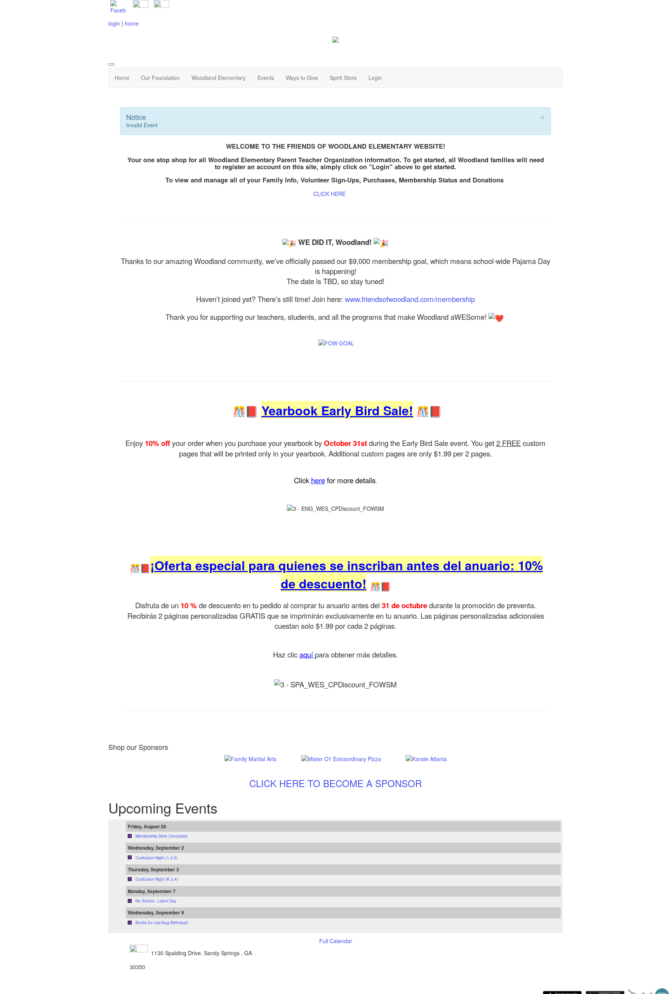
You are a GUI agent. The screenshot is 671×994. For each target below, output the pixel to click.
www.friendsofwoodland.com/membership (410, 299)
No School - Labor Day (156, 901)
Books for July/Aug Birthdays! (162, 922)
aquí (307, 654)
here (318, 480)
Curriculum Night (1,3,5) (156, 857)
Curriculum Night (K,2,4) (157, 879)
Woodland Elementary (218, 78)
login (114, 23)
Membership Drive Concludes (162, 836)
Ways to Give (302, 78)
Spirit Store (343, 78)
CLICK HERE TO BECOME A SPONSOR (335, 783)
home (132, 23)
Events (265, 78)
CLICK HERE (329, 194)
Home (122, 78)
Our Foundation (160, 78)
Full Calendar (335, 941)
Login (375, 78)
